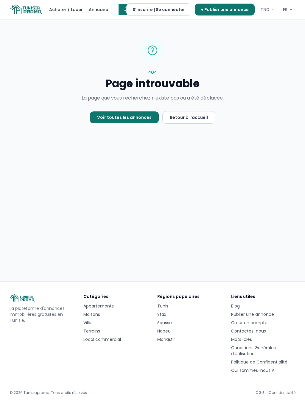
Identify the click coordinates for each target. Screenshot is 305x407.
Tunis (162, 306)
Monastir (166, 339)
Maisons (91, 314)
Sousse (164, 323)
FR (285, 10)
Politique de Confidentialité (259, 362)
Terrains (91, 331)
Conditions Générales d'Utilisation (253, 351)
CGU (260, 392)
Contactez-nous (248, 331)
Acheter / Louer (66, 10)
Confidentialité (282, 392)
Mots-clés (241, 339)
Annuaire (98, 10)
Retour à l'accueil (189, 117)
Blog (235, 306)
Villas (88, 323)
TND (265, 10)
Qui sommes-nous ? (252, 370)
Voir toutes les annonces (124, 117)
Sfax (161, 314)
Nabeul (164, 331)
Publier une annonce (252, 314)
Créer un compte (249, 323)
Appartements (98, 306)
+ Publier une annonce (225, 10)
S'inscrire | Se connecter (159, 10)
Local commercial (102, 339)
